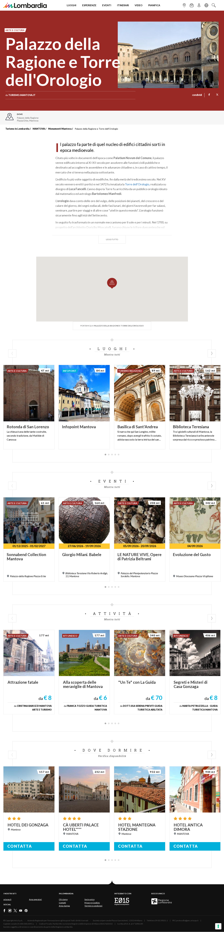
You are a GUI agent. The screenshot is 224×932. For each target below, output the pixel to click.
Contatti (62, 902)
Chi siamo (63, 899)
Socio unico (89, 899)
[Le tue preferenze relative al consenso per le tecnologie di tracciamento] (218, 926)
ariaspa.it (7, 899)
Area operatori (35, 899)
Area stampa (64, 906)
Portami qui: (112, 325)
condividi (197, 95)
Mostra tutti (112, 354)
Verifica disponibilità (112, 756)
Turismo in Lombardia (17, 128)
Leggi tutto (112, 239)
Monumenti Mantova (59, 128)
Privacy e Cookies (92, 902)
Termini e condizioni (93, 906)
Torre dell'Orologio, (137, 184)
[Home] (25, 5)
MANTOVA (39, 128)
